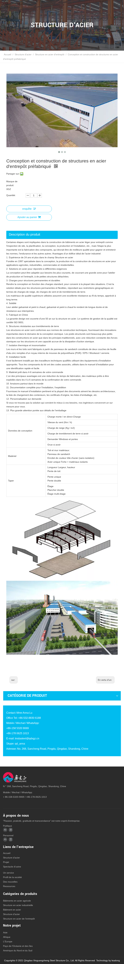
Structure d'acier (11, 857)
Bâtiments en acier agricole (17, 900)
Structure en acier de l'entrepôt (19, 918)
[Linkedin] (11, 830)
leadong (116, 960)
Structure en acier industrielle (18, 905)
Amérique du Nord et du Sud (17, 950)
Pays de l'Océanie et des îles (18, 946)
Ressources (9, 886)
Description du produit (24, 234)
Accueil (6, 853)
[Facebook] (5, 830)
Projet (6, 862)
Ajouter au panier (27, 217)
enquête (27, 208)
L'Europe (7, 941)
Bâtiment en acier (12, 909)
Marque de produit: (11, 183)
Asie (5, 932)
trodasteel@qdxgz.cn (27, 738)
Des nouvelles (10, 881)
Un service (8, 872)
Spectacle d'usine (12, 866)
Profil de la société (12, 877)
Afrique (6, 937)
